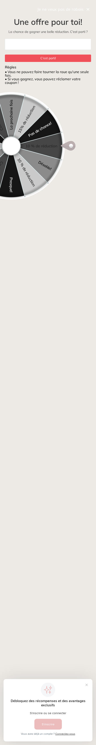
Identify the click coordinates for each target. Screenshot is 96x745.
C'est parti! (48, 58)
